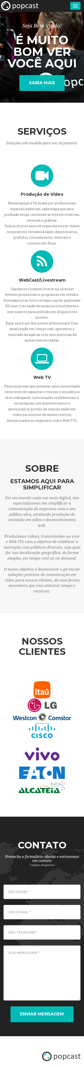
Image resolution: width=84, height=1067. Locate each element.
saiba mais (42, 82)
